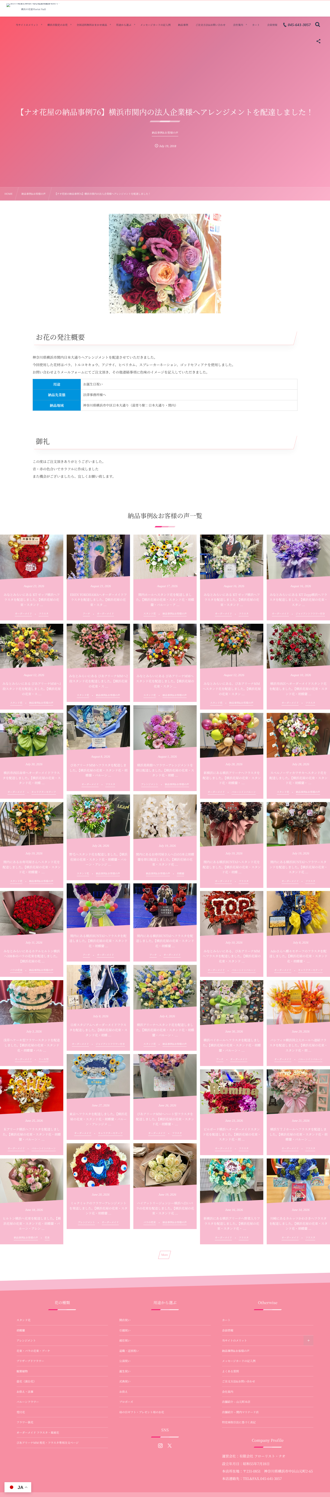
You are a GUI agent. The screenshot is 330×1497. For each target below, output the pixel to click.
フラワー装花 (25, 1422)
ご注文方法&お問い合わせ (238, 1381)
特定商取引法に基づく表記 (239, 1422)
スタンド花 (24, 1320)
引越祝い (124, 1330)
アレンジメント (26, 1340)
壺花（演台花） (26, 1381)
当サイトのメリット (234, 1340)
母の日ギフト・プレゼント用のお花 (141, 1412)
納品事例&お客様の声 (235, 1351)
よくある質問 (230, 1371)
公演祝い (124, 1361)
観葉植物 (22, 1371)
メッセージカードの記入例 (238, 1361)
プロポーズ (126, 1402)
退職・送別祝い (129, 1351)
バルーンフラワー (28, 1402)
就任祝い (124, 1340)
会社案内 (227, 1392)
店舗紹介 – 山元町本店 (236, 1402)
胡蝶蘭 (21, 1330)
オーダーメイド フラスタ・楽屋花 (38, 1433)
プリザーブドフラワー (30, 1361)
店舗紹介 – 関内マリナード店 (240, 1412)
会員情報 (227, 1330)
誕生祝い (124, 1371)
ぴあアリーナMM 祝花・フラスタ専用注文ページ (48, 1443)
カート (226, 1320)
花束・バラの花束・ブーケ (33, 1351)
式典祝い (124, 1381)
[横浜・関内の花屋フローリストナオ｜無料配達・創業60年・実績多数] (33, 5)
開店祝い (124, 1320)
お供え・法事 (25, 1392)
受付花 (21, 1412)
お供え (123, 1392)
